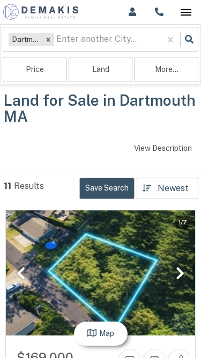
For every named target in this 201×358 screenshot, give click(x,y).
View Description (163, 148)
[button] (48, 39)
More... (166, 69)
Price (35, 69)
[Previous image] (21, 273)
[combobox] (57, 39)
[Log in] (132, 12)
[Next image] (180, 273)
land (100, 69)
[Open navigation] (186, 13)
